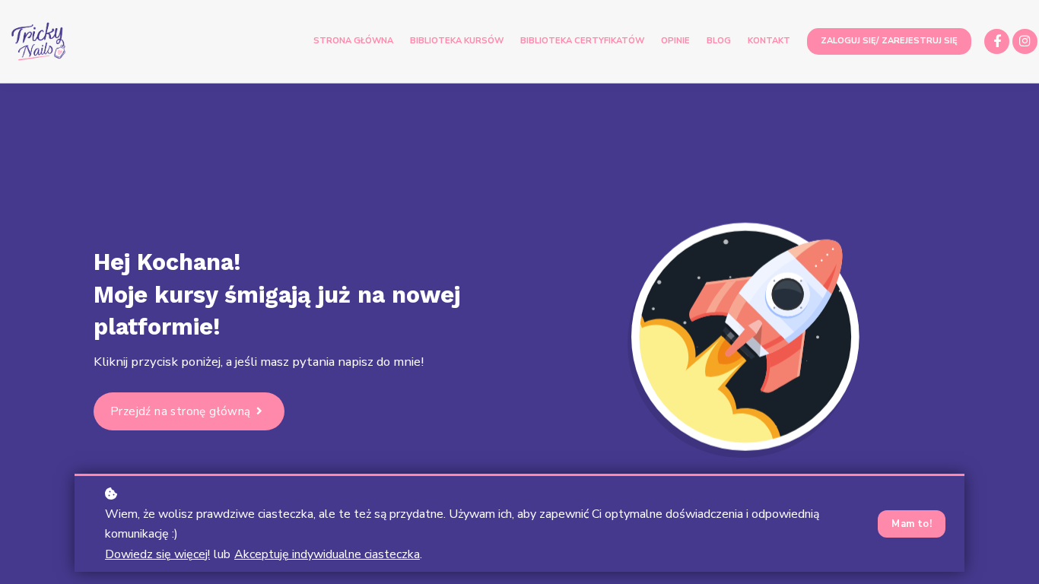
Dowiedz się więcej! (157, 554)
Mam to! (911, 524)
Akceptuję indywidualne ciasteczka (327, 554)
